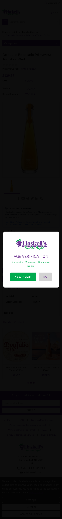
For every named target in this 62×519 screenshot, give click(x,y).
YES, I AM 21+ (23, 276)
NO (45, 276)
